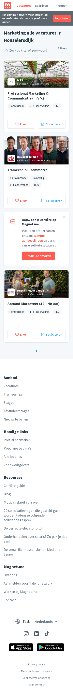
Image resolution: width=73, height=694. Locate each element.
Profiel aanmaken (38, 256)
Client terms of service (36, 678)
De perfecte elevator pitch (23, 528)
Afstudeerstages (16, 411)
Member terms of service (36, 671)
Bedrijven (41, 5)
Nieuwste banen (16, 419)
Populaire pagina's (17, 448)
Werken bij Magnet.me (21, 591)
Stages (9, 402)
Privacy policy (36, 664)
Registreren (62, 18)
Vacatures (24, 5)
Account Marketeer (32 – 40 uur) (34, 303)
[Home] (7, 5)
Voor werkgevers (16, 465)
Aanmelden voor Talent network (28, 583)
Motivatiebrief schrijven (21, 502)
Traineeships (13, 394)
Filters (62, 48)
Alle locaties (13, 456)
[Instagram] (26, 633)
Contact (10, 600)
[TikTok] (46, 633)
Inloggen (61, 5)
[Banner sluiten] (63, 217)
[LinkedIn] (36, 633)
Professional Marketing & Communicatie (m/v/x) (28, 95)
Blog (7, 494)
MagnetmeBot (36, 684)
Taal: (26, 621)
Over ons (10, 575)
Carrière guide (14, 485)
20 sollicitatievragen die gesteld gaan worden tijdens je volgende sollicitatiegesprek (32, 515)
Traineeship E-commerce (27, 170)
